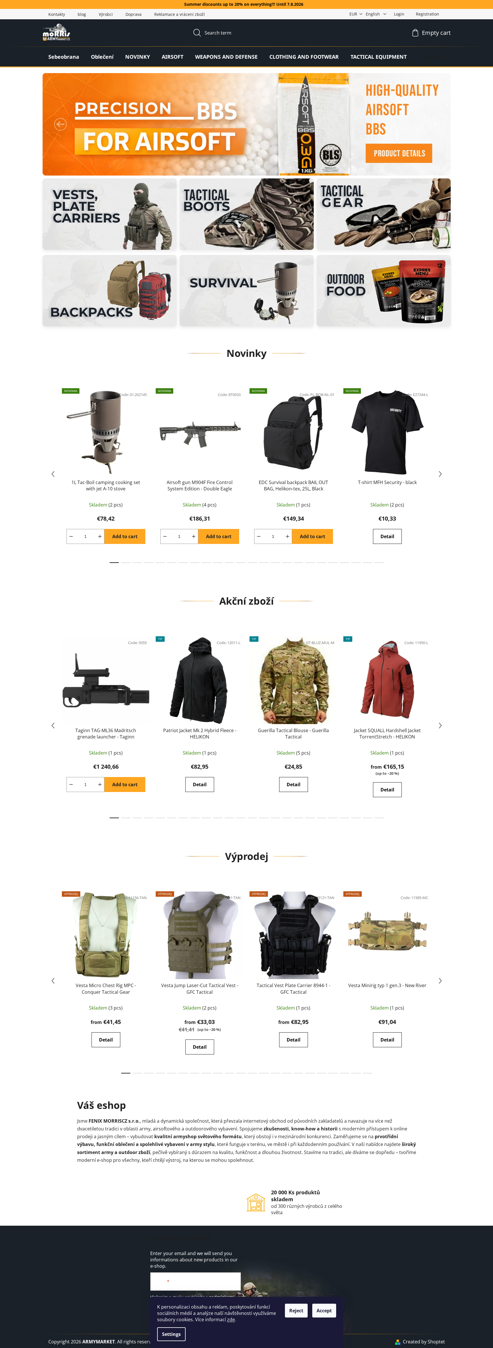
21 (356, 562)
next (440, 474)
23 (379, 562)
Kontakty (56, 14)
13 (264, 562)
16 (298, 562)
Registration (427, 14)
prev (53, 474)
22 (367, 562)
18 (321, 562)
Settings (171, 1334)
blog (82, 14)
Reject (296, 1310)
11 (240, 562)
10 (229, 562)
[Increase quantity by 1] (100, 536)
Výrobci (106, 14)
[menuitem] (64, 56)
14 (275, 562)
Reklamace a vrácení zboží (179, 14)
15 (287, 562)
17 (310, 562)
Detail (387, 536)
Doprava (133, 14)
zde (231, 1319)
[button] (60, 124)
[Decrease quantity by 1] (71, 536)
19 (333, 562)
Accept (324, 1310)
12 (252, 562)
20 (344, 562)
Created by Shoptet (424, 1342)
